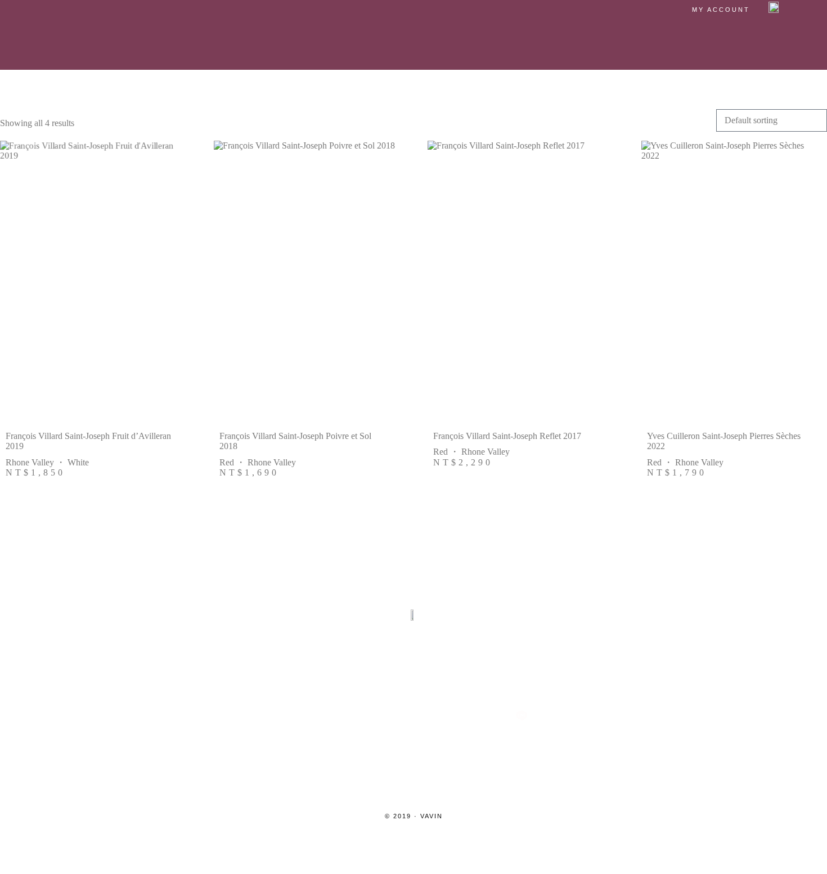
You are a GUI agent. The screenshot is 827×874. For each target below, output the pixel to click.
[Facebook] (359, 715)
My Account (721, 9)
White (78, 462)
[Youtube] (467, 715)
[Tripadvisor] (413, 715)
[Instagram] (305, 715)
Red (226, 462)
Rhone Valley (30, 462)
